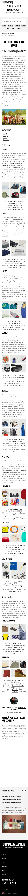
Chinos (13, 28)
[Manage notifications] (3, 893)
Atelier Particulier (16, 646)
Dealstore (22, 377)
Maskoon (19, 590)
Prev (22, 790)
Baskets (4, 26)
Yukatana (14, 202)
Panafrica (16, 651)
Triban (14, 592)
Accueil (4, 33)
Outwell (14, 204)
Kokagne (20, 586)
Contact (4, 858)
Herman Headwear (18, 680)
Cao (15, 582)
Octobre (15, 648)
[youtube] (18, 6)
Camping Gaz (16, 439)
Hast (14, 644)
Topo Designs (16, 650)
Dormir (5, 134)
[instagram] (10, 6)
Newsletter (8, 2)
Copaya (19, 545)
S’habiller (6, 140)
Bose (15, 383)
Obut (16, 509)
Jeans (8, 28)
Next (25, 790)
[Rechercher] (24, 21)
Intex (16, 267)
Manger (5, 136)
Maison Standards (15, 684)
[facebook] (7, 6)
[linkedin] (20, 6)
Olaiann (16, 547)
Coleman (14, 210)
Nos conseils (10, 33)
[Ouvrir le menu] (24, 2)
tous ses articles (15, 712)
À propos (4, 854)
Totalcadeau (15, 443)
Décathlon (14, 323)
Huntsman (18, 381)
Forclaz (18, 385)
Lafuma (11, 329)
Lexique (4, 875)
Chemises (17, 26)
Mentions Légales (6, 893)
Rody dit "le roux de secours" (18, 708)
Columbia (15, 690)
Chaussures (10, 26)
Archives (4, 871)
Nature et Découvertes (17, 553)
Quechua (15, 206)
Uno (17, 517)
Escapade (11, 327)
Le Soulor (15, 692)
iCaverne (12, 260)
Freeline (22, 449)
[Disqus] (14, 763)
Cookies (14, 893)
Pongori (22, 513)
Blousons (23, 26)
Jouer (5, 138)
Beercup (17, 519)
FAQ (3, 862)
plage (6, 473)
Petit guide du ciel (14, 584)
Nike (15, 551)
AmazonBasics (15, 262)
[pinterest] (12, 6)
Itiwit (18, 549)
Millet (14, 321)
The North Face (13, 325)
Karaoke (13, 511)
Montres (19, 28)
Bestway (12, 265)
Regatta (22, 445)
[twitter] (15, 6)
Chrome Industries (18, 686)
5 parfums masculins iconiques (11, 799)
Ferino (14, 208)
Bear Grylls (17, 375)
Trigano (14, 441)
